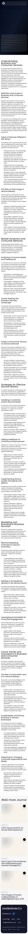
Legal (18, 929)
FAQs (18, 919)
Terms (14, 929)
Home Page (6, 919)
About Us (5, 929)
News (13, 919)
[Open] (24, 3)
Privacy (9, 929)
